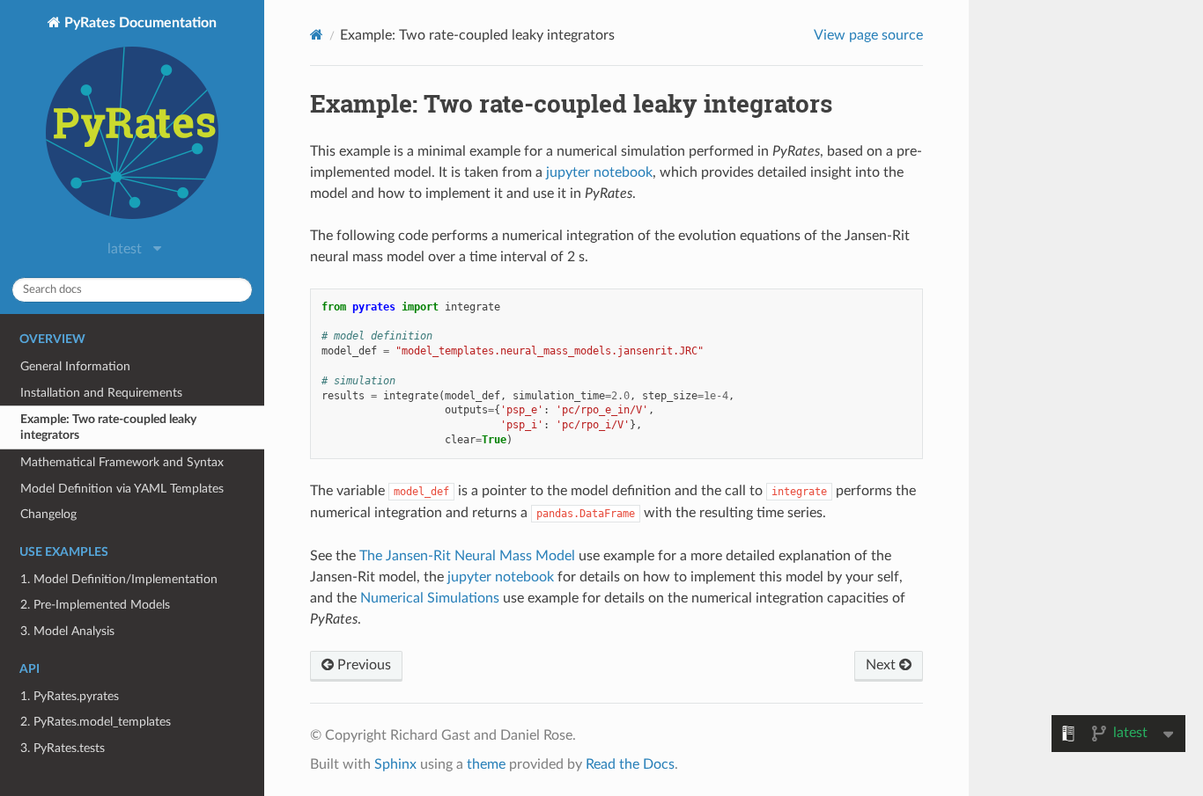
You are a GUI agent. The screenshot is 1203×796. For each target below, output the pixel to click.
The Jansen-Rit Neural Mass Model (467, 556)
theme (486, 764)
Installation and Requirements (101, 392)
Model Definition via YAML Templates (122, 488)
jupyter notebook (599, 172)
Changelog (48, 514)
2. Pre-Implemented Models (95, 604)
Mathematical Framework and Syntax (122, 462)
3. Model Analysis (67, 631)
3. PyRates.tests (62, 748)
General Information (75, 366)
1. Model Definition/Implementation (119, 579)
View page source (868, 35)
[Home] (316, 34)
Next (882, 665)
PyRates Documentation (139, 23)
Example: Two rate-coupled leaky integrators (108, 427)
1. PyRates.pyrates (69, 696)
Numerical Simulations (429, 598)
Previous (362, 665)
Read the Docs (630, 764)
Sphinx (395, 764)
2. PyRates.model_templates (95, 721)
